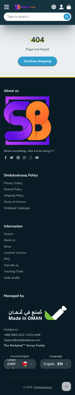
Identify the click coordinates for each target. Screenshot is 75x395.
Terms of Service (15, 201)
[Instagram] (24, 157)
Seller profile (12, 277)
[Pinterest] (18, 157)
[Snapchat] (31, 157)
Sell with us (11, 265)
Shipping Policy (14, 195)
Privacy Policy (13, 183)
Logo (25, 7)
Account (61, 7)
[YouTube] (37, 157)
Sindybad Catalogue (17, 208)
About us (9, 240)
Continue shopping (37, 61)
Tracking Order (13, 271)
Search (8, 234)
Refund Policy (13, 189)
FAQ (7, 258)
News (7, 246)
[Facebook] (5, 157)
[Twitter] (12, 157)
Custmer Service (15, 252)
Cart (68, 7)
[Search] (67, 16)
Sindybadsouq (43, 387)
